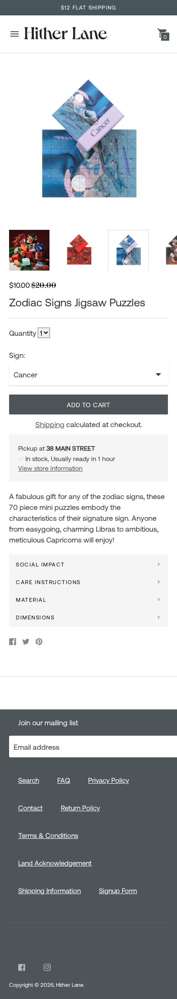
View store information (50, 468)
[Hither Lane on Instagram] (47, 967)
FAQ (63, 780)
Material (31, 599)
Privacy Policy (108, 780)
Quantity (22, 333)
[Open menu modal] (14, 34)
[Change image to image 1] (29, 250)
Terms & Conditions (48, 835)
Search (28, 780)
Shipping (49, 424)
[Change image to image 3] (128, 250)
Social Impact (40, 564)
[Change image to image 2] (79, 250)
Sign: (17, 355)
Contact (30, 808)
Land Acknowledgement (55, 863)
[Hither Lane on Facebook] (21, 967)
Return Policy (80, 808)
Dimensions (35, 617)
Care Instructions (48, 582)
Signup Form (118, 890)
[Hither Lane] (65, 34)
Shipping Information (49, 890)
